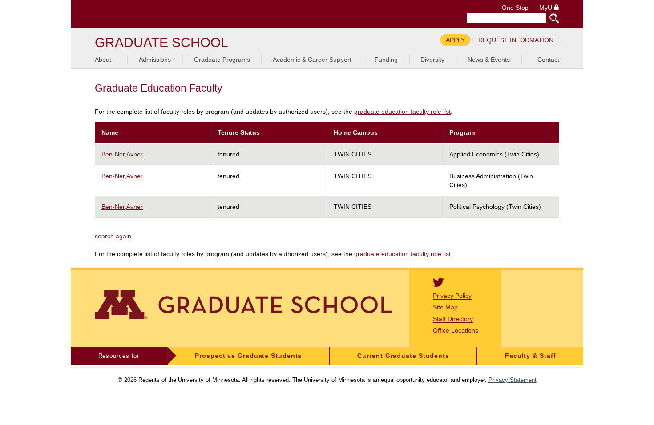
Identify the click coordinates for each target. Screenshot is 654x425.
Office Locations (455, 330)
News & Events (489, 59)
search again (113, 236)
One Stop (515, 7)
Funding (386, 59)
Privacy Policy (452, 295)
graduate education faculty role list (402, 111)
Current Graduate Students (403, 356)
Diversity (432, 59)
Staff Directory (453, 318)
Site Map (445, 307)
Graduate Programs (222, 59)
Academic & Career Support (312, 59)
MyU (546, 7)
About (103, 59)
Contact (548, 59)
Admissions (155, 59)
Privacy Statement (512, 380)
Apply (455, 40)
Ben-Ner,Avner (122, 154)
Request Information (515, 40)
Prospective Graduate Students (248, 356)
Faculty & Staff (530, 356)
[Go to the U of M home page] (159, 14)
